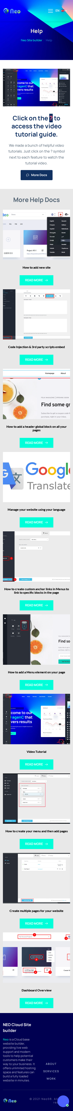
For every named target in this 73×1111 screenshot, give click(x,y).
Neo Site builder (31, 40)
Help (49, 40)
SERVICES (51, 1071)
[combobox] (61, 11)
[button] (50, 10)
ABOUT (51, 1064)
